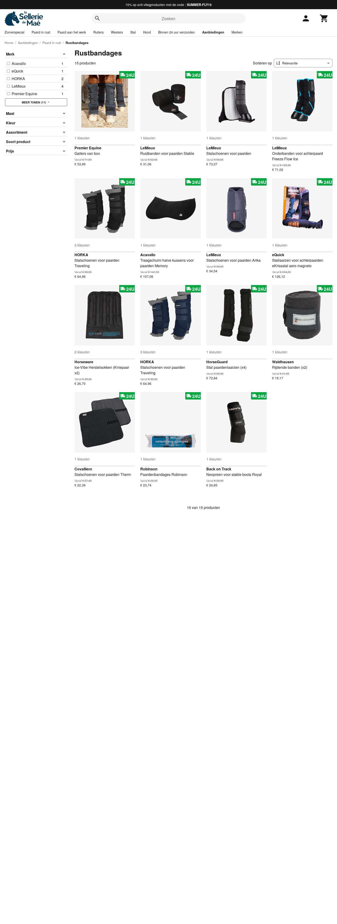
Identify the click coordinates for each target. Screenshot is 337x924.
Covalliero (83, 469)
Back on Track (218, 469)
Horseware (84, 361)
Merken (237, 32)
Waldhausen (283, 361)
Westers (117, 32)
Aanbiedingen (213, 32)
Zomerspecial (14, 32)
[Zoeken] (97, 18)
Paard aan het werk (72, 32)
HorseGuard (217, 361)
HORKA (81, 254)
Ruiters (98, 32)
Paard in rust (41, 32)
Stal (133, 32)
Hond (147, 32)
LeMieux (147, 147)
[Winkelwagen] (324, 18)
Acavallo (147, 254)
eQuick (278, 254)
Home (9, 42)
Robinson (148, 469)
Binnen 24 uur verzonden (176, 32)
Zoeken (168, 18)
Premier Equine (88, 147)
